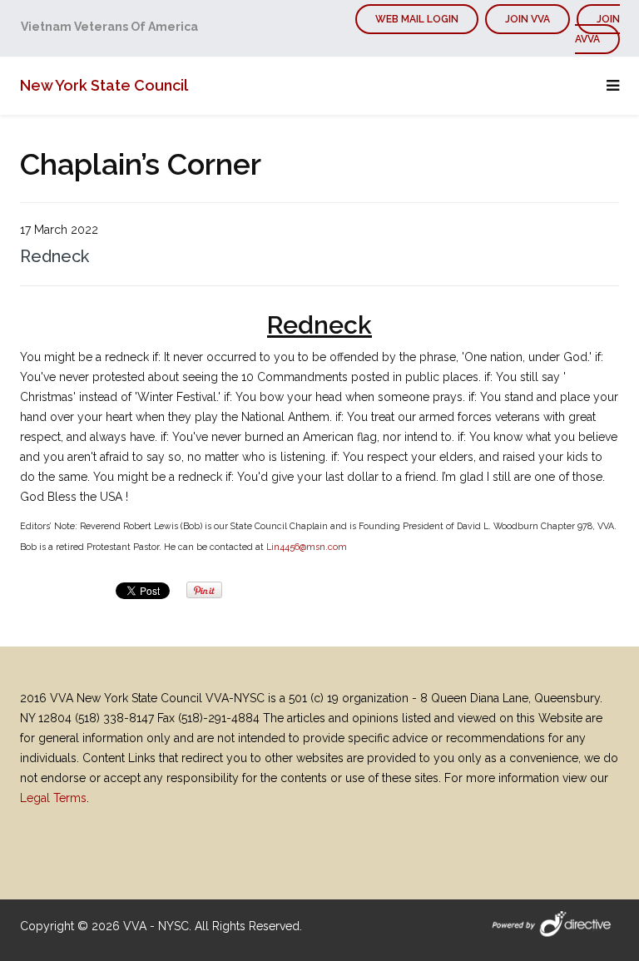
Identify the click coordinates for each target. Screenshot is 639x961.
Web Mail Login (416, 19)
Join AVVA (597, 29)
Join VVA (527, 19)
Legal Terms (53, 798)
